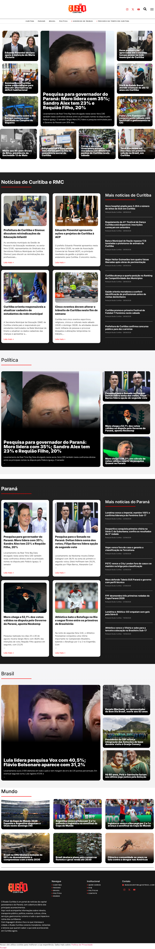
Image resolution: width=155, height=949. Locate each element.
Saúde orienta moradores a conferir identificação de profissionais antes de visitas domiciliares (125, 294)
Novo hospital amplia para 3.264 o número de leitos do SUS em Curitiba (127, 207)
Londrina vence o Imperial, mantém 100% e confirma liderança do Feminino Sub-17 (127, 514)
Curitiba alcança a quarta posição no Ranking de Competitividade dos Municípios (128, 276)
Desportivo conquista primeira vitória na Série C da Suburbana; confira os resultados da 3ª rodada (128, 531)
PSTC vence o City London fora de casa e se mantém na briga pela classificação (128, 564)
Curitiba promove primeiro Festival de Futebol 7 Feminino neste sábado (125, 311)
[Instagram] (127, 9)
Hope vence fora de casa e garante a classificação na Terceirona (124, 548)
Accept (3, 947)
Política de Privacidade (82, 944)
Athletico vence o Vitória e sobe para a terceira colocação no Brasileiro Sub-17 (126, 629)
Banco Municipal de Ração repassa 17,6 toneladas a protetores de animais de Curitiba (125, 243)
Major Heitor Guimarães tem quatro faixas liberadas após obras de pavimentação (127, 260)
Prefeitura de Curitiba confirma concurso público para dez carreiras (126, 327)
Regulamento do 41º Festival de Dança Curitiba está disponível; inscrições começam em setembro (125, 225)
